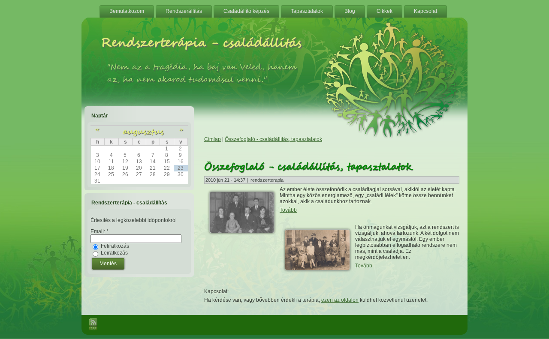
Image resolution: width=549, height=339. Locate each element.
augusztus (143, 132)
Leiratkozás (114, 253)
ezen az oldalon (340, 300)
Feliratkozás (114, 246)
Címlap (212, 139)
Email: (99, 231)
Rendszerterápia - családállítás (201, 43)
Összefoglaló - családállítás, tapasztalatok (273, 139)
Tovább (288, 210)
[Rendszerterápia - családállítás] (390, 137)
